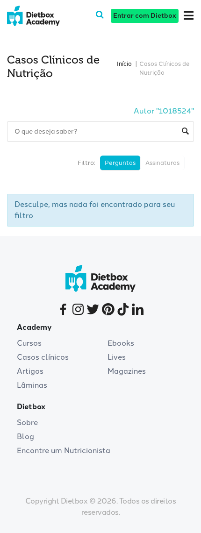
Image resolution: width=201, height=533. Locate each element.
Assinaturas (162, 162)
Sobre (27, 422)
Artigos (30, 371)
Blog (25, 436)
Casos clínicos (43, 357)
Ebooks (121, 343)
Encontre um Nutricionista (63, 450)
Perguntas (120, 162)
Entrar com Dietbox (144, 16)
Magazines (127, 371)
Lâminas (32, 385)
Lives (117, 357)
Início (124, 63)
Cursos (29, 343)
